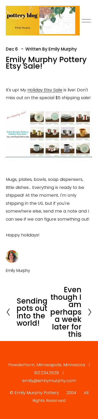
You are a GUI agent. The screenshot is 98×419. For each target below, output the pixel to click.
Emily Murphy (62, 49)
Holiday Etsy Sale (44, 90)
